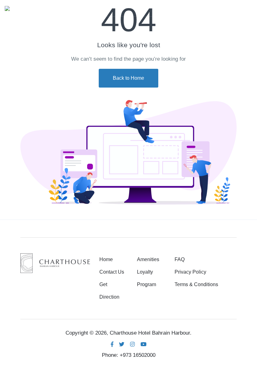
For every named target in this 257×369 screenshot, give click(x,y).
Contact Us (111, 272)
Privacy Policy (190, 272)
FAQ (180, 259)
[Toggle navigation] (246, 8)
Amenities (148, 259)
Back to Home (128, 78)
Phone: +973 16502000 (128, 355)
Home (106, 259)
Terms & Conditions (196, 284)
